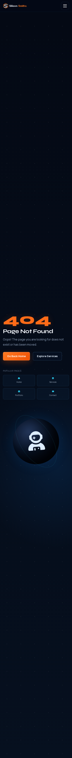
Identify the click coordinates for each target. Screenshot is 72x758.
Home (19, 382)
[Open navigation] (65, 6)
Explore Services (47, 356)
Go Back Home (16, 356)
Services (52, 382)
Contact (52, 395)
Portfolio (19, 395)
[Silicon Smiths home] (17, 6)
